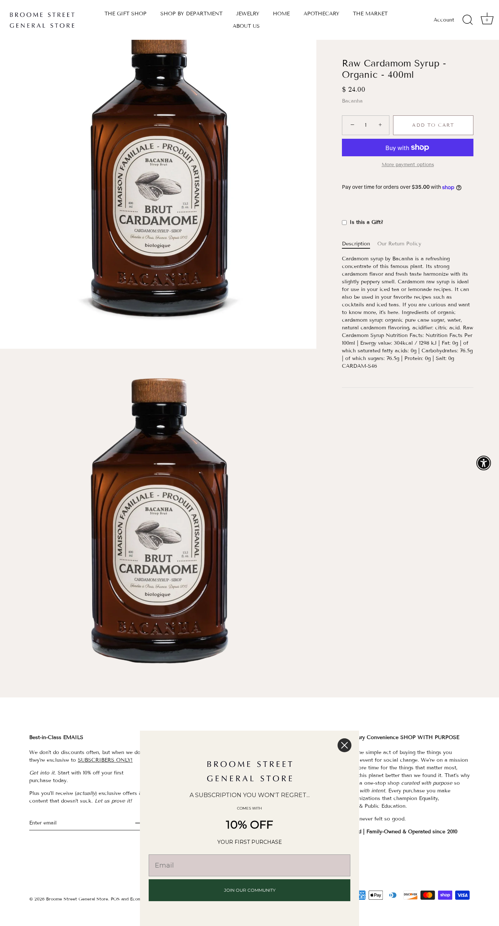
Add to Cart (433, 125)
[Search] (468, 20)
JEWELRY (247, 14)
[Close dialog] (344, 745)
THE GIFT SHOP (125, 14)
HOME (281, 14)
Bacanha (352, 101)
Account (444, 20)
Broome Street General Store (77, 899)
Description (356, 244)
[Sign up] (138, 823)
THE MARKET (370, 14)
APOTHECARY (321, 14)
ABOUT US (246, 26)
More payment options (408, 165)
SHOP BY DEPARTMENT (191, 14)
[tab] (359, 244)
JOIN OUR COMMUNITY (249, 890)
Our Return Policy (399, 244)
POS (115, 899)
